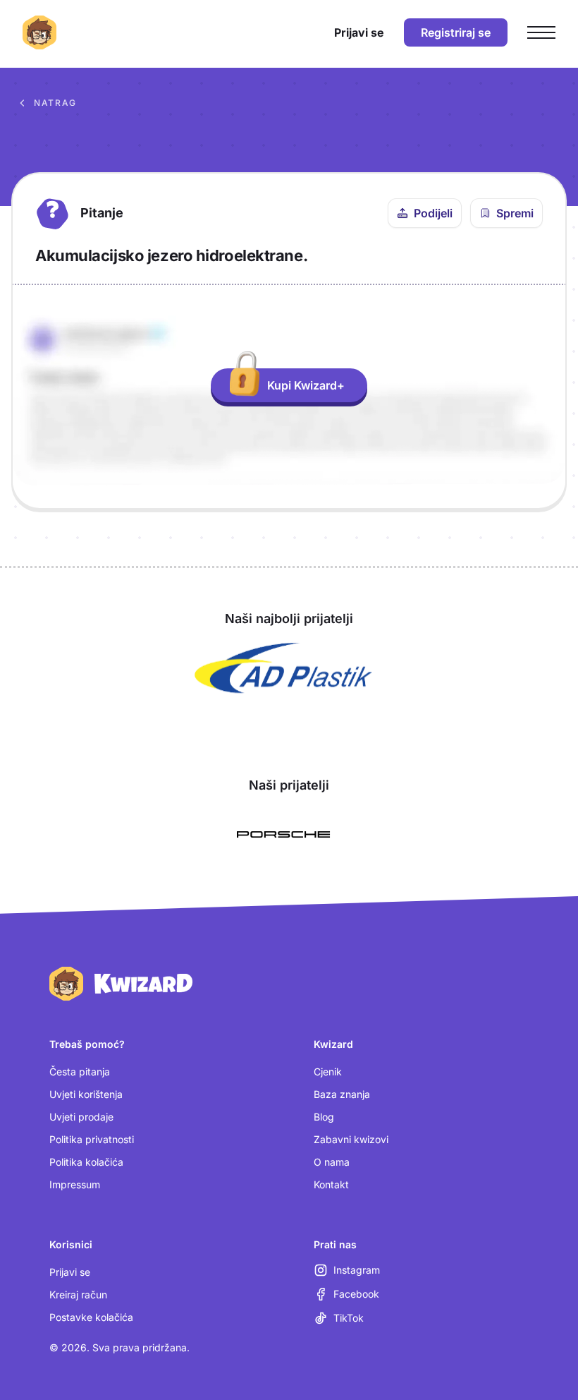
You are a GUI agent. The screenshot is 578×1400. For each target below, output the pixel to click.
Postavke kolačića (91, 1317)
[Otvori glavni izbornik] (541, 32)
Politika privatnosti (91, 1139)
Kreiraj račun (78, 1295)
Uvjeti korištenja (86, 1094)
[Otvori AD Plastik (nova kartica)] (283, 668)
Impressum (74, 1184)
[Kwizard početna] (39, 32)
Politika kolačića (86, 1162)
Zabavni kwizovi (351, 1139)
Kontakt (331, 1184)
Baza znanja (342, 1094)
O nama (332, 1162)
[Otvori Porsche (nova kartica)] (283, 835)
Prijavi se (69, 1272)
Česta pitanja (79, 1072)
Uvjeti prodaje (81, 1117)
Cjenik (328, 1072)
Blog (324, 1117)
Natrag (55, 102)
